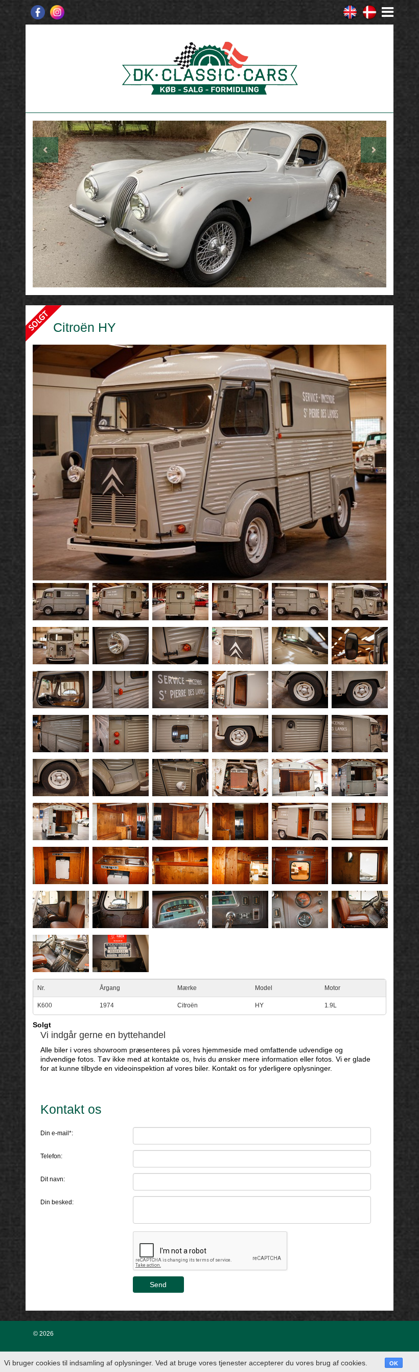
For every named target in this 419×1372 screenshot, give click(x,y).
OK (393, 1363)
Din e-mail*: (56, 1133)
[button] (59, 204)
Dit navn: (52, 1179)
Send (158, 1284)
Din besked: (57, 1202)
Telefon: (51, 1156)
